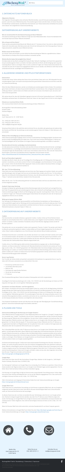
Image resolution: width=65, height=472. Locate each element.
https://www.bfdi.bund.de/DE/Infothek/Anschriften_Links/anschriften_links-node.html (26, 154)
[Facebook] (62, 462)
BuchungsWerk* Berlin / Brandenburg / (13, 461)
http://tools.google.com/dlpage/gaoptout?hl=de (15, 354)
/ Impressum (35, 461)
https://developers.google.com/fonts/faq (48, 410)
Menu (33, 3)
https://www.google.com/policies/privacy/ (37, 412)
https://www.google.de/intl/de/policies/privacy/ (15, 382)
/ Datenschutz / (28, 461)
